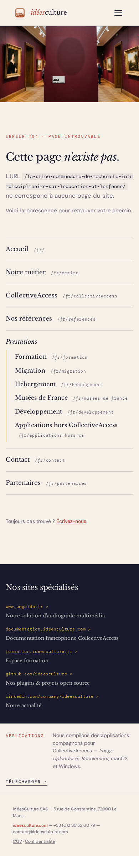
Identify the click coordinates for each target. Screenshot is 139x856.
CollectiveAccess (61, 295)
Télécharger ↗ (26, 781)
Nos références (51, 318)
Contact (35, 459)
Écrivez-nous (71, 521)
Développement (64, 411)
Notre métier (42, 272)
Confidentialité (40, 841)
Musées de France (71, 397)
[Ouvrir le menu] (118, 13)
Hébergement (58, 384)
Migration (50, 370)
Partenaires (46, 482)
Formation (51, 356)
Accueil (25, 249)
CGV (17, 841)
